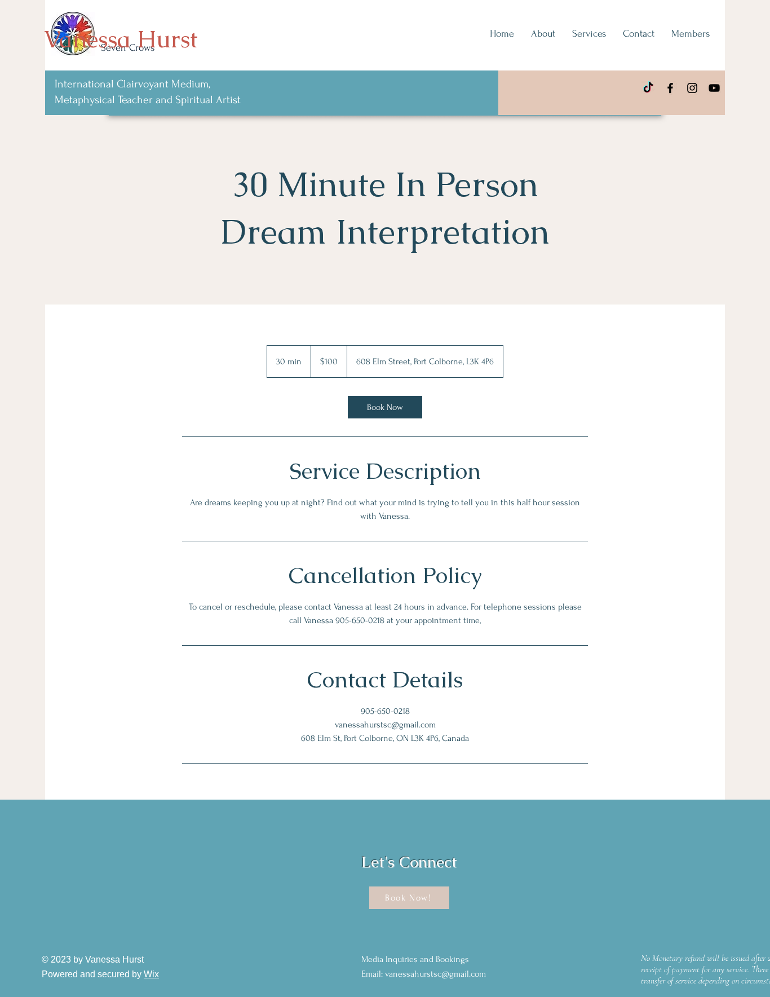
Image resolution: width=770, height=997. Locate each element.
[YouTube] (714, 88)
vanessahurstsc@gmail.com (435, 974)
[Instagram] (692, 88)
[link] (385, 407)
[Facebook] (670, 88)
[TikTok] (648, 88)
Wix (151, 974)
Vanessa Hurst (121, 39)
